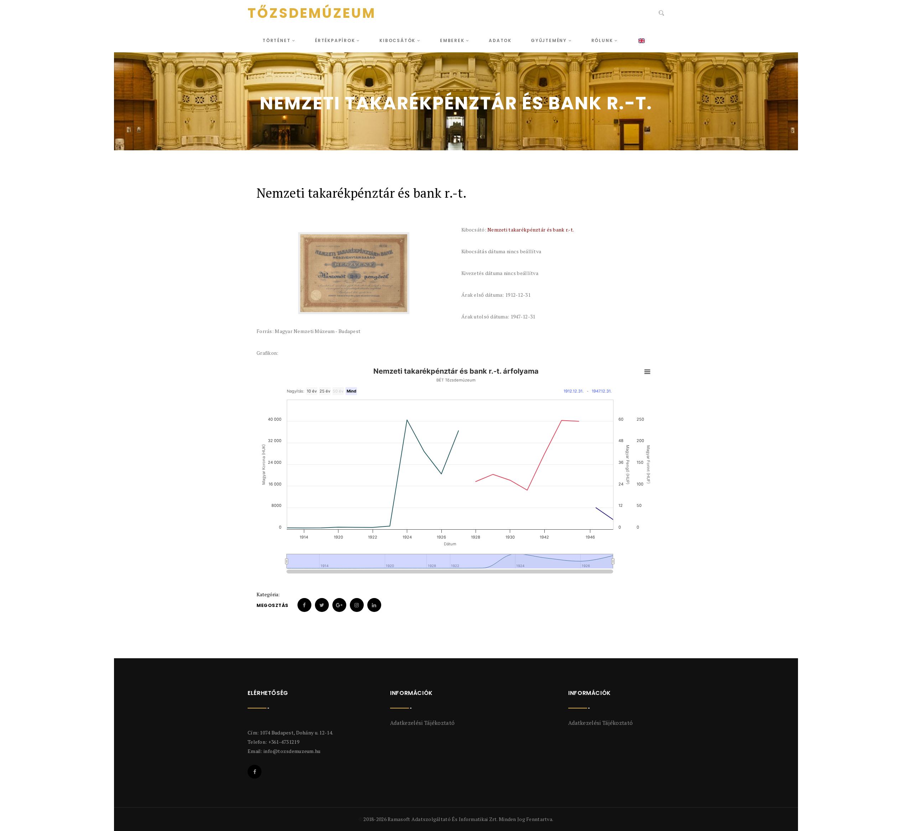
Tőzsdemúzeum (312, 13)
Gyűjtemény (550, 40)
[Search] (660, 13)
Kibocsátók (398, 40)
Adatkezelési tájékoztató (422, 722)
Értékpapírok (336, 40)
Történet (277, 40)
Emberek (453, 40)
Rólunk (603, 40)
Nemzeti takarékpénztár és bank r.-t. (530, 229)
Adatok (500, 40)
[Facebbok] (254, 772)
